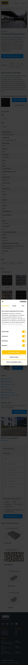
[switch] (24, 336)
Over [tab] (23, 305)
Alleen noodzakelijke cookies (14, 362)
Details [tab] (14, 305)
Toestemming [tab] (5, 305)
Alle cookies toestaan (14, 352)
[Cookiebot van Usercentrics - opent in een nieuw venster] (20, 302)
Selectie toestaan (14, 357)
